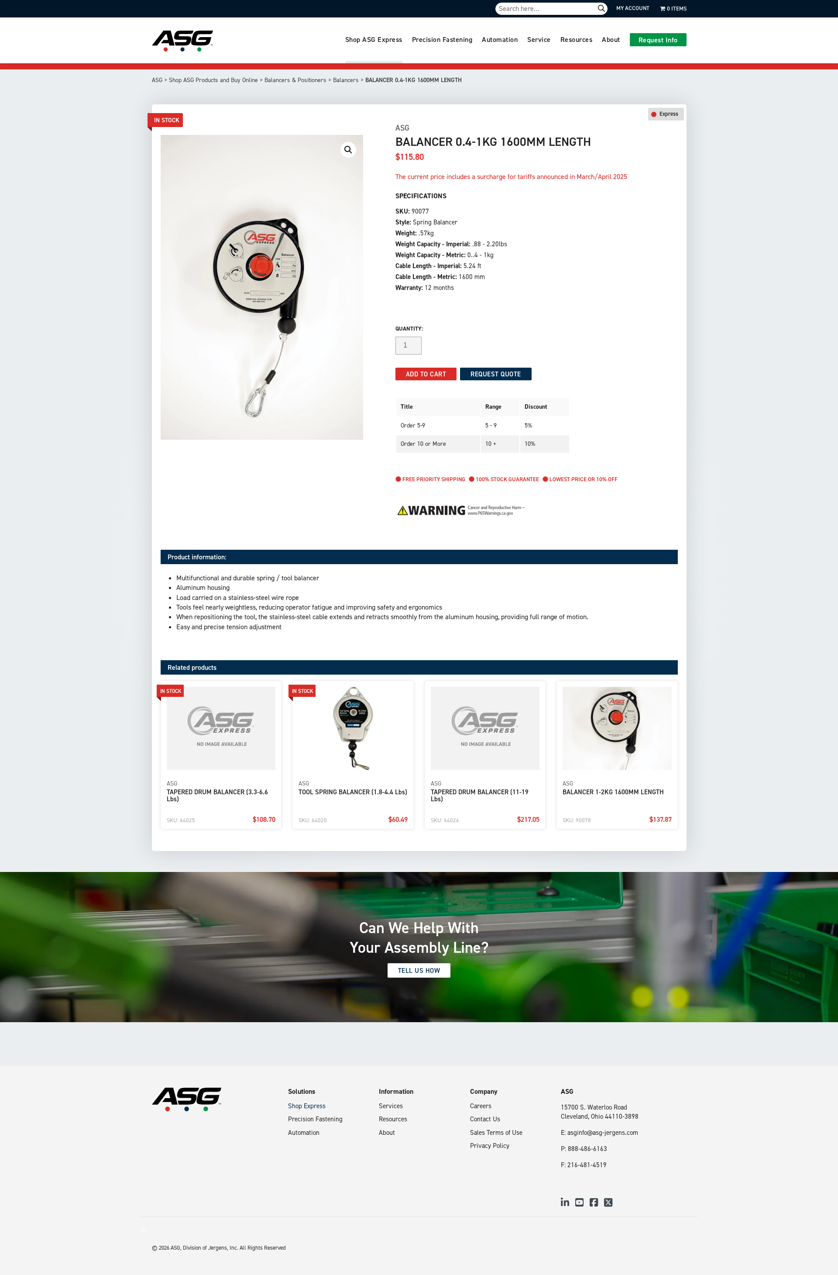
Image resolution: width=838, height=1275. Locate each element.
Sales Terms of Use (496, 1132)
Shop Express (307, 1106)
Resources (576, 39)
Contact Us (485, 1119)
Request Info (658, 39)
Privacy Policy (489, 1145)
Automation (500, 39)
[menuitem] (373, 40)
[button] (348, 150)
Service (539, 39)
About (611, 39)
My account (632, 8)
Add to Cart (426, 374)
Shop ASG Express (373, 39)
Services (391, 1106)
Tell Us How (419, 970)
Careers (480, 1106)
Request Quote (496, 374)
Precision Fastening (442, 39)
